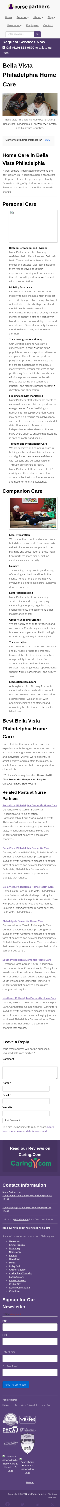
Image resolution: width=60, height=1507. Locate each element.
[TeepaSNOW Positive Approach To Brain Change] (10, 1443)
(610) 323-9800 (23, 47)
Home (8, 17)
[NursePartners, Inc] (29, 7)
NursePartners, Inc (34, 1494)
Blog (51, 17)
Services (22, 17)
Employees (32, 25)
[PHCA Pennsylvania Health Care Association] (10, 1429)
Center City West (17, 1280)
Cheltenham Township (20, 1273)
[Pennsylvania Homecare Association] (28, 1465)
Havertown (14, 1241)
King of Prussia (17, 1244)
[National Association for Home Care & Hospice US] (10, 1465)
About (37, 17)
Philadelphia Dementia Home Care (23, 921)
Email (6, 1095)
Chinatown (14, 1291)
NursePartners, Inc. (12, 1192)
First (4, 1320)
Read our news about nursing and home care (26, 1227)
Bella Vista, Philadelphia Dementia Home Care (29, 805)
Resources (13, 25)
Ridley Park (14, 1266)
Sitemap (30, 1482)
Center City (14, 1283)
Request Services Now (23, 42)
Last (4, 1335)
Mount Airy (14, 1248)
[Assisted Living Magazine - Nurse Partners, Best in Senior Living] (10, 1419)
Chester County (17, 1269)
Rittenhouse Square (19, 1287)
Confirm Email (10, 1366)
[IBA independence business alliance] (28, 1429)
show (47, 140)
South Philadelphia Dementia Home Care (26, 960)
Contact (48, 25)
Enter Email (8, 1351)
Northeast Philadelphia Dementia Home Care (29, 998)
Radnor (13, 1255)
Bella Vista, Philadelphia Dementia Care (26, 848)
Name (6, 1083)
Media (12, 1262)
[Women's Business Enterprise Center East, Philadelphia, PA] (28, 1419)
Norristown (15, 1251)
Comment (7, 1061)
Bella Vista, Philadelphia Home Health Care (28, 887)
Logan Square (16, 1276)
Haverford (14, 1259)
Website (7, 1107)
